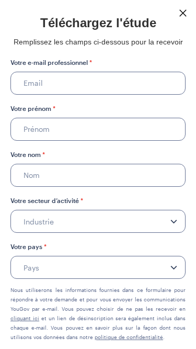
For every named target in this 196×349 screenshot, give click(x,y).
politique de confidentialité (129, 337)
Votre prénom (32, 108)
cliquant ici (24, 318)
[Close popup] (183, 13)
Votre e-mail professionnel (51, 62)
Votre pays (28, 246)
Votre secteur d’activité (46, 200)
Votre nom (27, 154)
